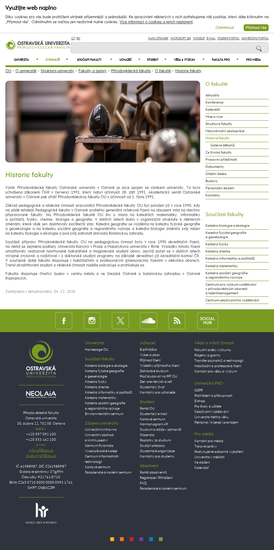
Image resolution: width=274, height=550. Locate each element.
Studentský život (152, 387)
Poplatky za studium (155, 440)
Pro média (253, 60)
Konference (214, 102)
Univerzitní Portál (255, 38)
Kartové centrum (97, 467)
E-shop (199, 401)
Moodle (198, 38)
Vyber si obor (150, 355)
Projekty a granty (207, 355)
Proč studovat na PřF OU (158, 376)
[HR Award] (41, 513)
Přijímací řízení (150, 360)
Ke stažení (202, 462)
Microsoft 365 (181, 38)
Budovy (212, 181)
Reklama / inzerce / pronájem (216, 422)
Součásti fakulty (94, 59)
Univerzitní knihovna (101, 429)
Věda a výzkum (189, 59)
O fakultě (57, 59)
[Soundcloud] (148, 320)
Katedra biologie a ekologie (227, 226)
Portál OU (147, 408)
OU (8, 71)
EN (78, 38)
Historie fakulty (188, 71)
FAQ (143, 483)
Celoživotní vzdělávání (211, 412)
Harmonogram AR (154, 424)
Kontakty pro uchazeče (157, 392)
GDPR (198, 390)
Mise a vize (214, 117)
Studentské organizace (157, 451)
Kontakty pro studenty (157, 456)
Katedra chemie (218, 251)
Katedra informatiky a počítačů (230, 258)
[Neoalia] (41, 394)
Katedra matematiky (222, 266)
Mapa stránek (158, 38)
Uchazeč (130, 59)
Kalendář (213, 109)
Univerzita (26, 59)
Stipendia (147, 435)
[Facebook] (63, 320)
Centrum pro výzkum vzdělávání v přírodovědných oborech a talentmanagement (231, 289)
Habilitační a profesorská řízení (217, 366)
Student (156, 59)
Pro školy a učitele (207, 406)
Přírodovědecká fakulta (131, 71)
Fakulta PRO (225, 59)
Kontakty (213, 195)
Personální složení (220, 188)
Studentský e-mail (153, 414)
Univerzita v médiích (209, 457)
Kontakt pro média (208, 441)
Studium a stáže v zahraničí (160, 429)
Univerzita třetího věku (211, 417)
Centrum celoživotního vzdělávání (232, 300)
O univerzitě (25, 71)
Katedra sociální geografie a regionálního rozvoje (227, 275)
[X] (120, 320)
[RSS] (177, 320)
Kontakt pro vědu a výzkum (215, 371)
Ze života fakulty (219, 152)
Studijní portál (228, 38)
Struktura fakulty (219, 124)
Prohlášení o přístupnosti (213, 396)
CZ (73, 38)
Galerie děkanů (222, 145)
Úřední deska (216, 174)
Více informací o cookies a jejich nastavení (156, 22)
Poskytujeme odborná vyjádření (218, 452)
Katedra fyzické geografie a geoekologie (226, 235)
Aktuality (212, 95)
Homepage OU (96, 349)
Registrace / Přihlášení (156, 478)
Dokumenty (215, 167)
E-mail (211, 38)
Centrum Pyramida (99, 446)
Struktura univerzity (57, 71)
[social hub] (207, 320)
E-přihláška (148, 349)
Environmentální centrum (104, 414)
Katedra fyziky (217, 244)
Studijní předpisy (152, 446)
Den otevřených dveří (156, 382)
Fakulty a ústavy (92, 71)
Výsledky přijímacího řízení (159, 366)
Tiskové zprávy (205, 446)
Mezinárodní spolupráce (225, 131)
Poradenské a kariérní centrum (108, 472)
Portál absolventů (153, 472)
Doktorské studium (154, 371)
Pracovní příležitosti (221, 159)
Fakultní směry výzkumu (212, 350)
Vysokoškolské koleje (101, 451)
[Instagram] (92, 320)
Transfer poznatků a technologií (218, 360)
